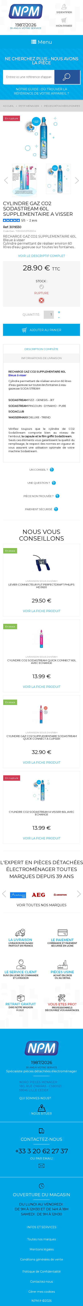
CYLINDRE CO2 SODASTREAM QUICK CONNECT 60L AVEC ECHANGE (41, 661)
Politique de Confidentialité (41, 1271)
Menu (44, 42)
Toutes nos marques (41, 1239)
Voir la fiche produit (41, 611)
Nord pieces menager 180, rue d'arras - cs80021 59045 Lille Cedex (40, 1086)
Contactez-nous (41, 1281)
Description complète (41, 349)
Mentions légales (42, 1249)
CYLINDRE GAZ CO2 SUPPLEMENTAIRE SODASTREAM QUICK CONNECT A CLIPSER (41, 737)
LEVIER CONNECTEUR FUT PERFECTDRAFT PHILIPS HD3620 (41, 586)
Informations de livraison (41, 358)
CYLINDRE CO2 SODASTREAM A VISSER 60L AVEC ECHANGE (41, 813)
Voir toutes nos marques (41, 905)
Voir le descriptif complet (41, 256)
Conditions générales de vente (41, 1259)
